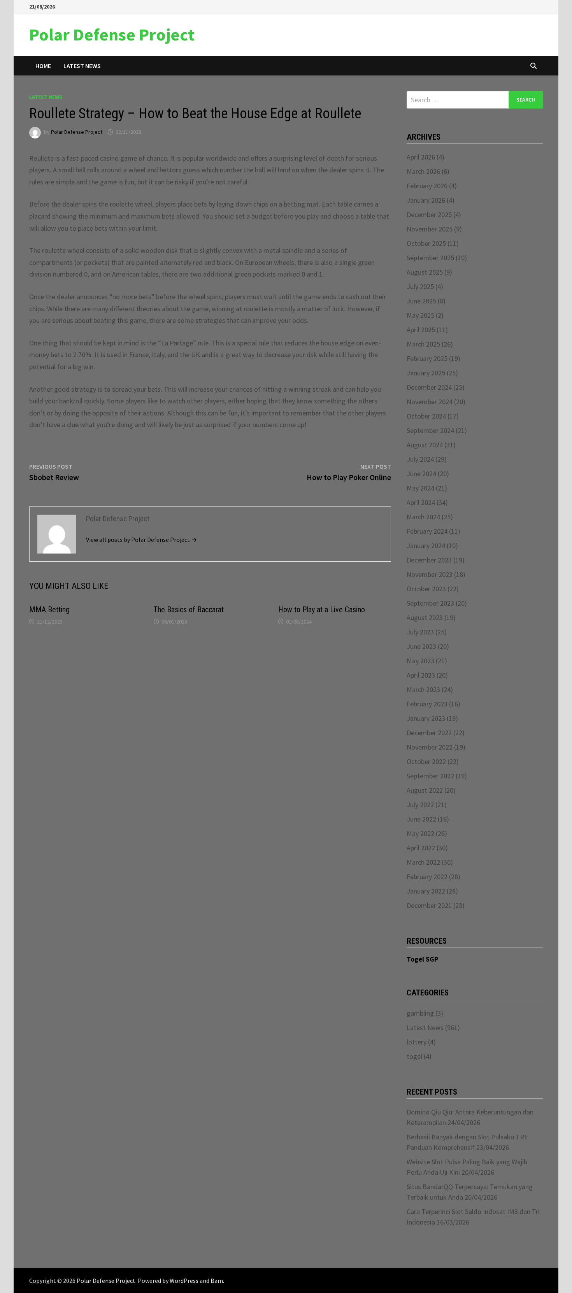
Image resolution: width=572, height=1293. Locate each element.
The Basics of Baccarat (189, 609)
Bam (217, 1280)
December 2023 (429, 559)
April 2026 (421, 156)
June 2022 (421, 819)
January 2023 (426, 718)
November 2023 (430, 574)
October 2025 (426, 243)
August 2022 (425, 790)
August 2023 (425, 617)
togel (414, 1056)
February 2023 (427, 703)
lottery (416, 1041)
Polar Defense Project (112, 34)
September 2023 (430, 603)
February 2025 (427, 358)
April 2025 (421, 329)
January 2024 (426, 545)
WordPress (184, 1280)
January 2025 (426, 372)
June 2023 (421, 646)
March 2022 (423, 862)
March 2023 (423, 689)
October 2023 (426, 588)
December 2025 (429, 214)
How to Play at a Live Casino (321, 609)
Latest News (82, 66)
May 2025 (420, 315)
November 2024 (430, 401)
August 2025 (425, 272)
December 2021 (429, 905)
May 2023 (420, 660)
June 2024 (421, 473)
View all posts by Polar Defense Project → (141, 539)
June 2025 (421, 300)
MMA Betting (49, 609)
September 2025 (430, 257)
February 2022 (427, 876)
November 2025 (430, 228)
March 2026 (423, 171)
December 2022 (429, 732)
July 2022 (420, 804)
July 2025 (420, 286)
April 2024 (421, 502)
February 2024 (427, 531)
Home (43, 66)
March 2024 (423, 516)
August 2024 (425, 444)
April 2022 (421, 847)
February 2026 (427, 185)
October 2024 (426, 416)
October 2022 (426, 761)
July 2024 (420, 459)
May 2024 (420, 488)
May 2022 (420, 833)
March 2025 (423, 344)
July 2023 (420, 631)
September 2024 (430, 430)
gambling (420, 1013)
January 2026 (426, 200)
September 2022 (430, 775)
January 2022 (426, 891)
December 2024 (429, 387)
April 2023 (421, 675)
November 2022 (430, 747)
